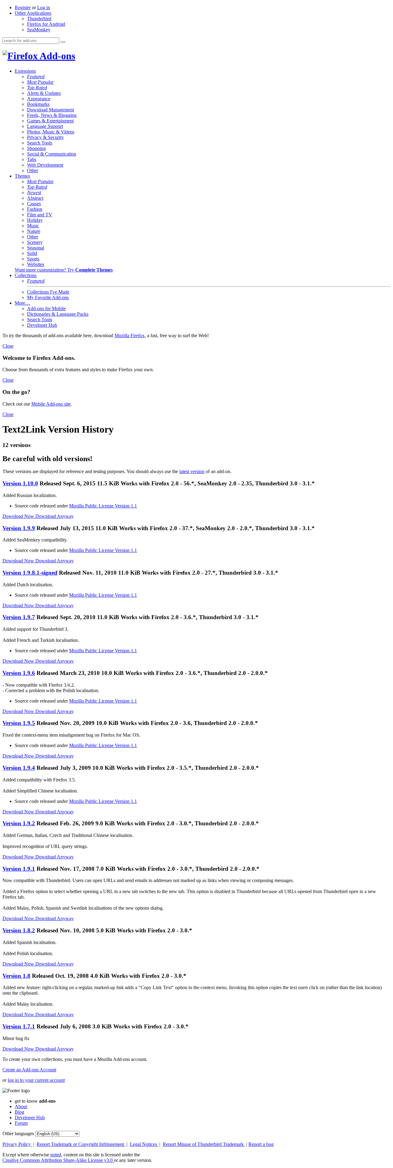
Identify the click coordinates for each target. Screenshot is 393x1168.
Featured (36, 76)
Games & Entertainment (50, 120)
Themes (22, 176)
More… (22, 303)
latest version (191, 471)
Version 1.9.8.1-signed (29, 572)
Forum (21, 1123)
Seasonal (35, 247)
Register (23, 7)
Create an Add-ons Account (29, 1069)
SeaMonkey (38, 29)
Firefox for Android (46, 24)
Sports (33, 258)
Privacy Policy (17, 1144)
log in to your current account (36, 1080)
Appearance (38, 98)
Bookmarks (38, 104)
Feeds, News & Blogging (51, 115)
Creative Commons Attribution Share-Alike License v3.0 (58, 1160)
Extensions (25, 71)
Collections (26, 275)
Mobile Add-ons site (51, 404)
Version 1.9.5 (18, 723)
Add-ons (56, 55)
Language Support (45, 126)
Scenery (35, 242)
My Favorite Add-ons (48, 297)
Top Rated (37, 87)
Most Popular (40, 82)
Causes (34, 203)
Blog (19, 1112)
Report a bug (261, 1144)
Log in (43, 7)
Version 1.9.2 (18, 823)
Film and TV (39, 214)
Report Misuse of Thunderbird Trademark (204, 1144)
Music (33, 225)
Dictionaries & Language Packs (57, 314)
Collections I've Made (48, 292)
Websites (35, 264)
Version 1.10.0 (20, 483)
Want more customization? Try (64, 269)
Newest (34, 192)
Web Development (45, 165)
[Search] (62, 42)
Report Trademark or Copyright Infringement (81, 1144)
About (21, 1106)
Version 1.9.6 (18, 673)
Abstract (35, 198)
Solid (32, 253)
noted (55, 1154)
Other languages (18, 1133)
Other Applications (33, 13)
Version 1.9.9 (18, 528)
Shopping (36, 148)
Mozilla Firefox (130, 335)
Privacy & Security (45, 137)
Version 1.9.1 (18, 868)
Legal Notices (144, 1144)
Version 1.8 (16, 976)
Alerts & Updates (44, 93)
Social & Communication (51, 153)
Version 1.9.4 (18, 768)
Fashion (34, 209)
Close (8, 346)
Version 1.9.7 (18, 617)
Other (32, 170)
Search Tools (39, 142)
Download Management (50, 109)
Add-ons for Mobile (46, 308)
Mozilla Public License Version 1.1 (103, 505)
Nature (33, 231)
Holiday (35, 220)
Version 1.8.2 (18, 930)
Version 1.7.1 (18, 1026)
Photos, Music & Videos (50, 131)
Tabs (31, 159)
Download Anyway (54, 516)
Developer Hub (42, 325)
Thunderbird (39, 18)
